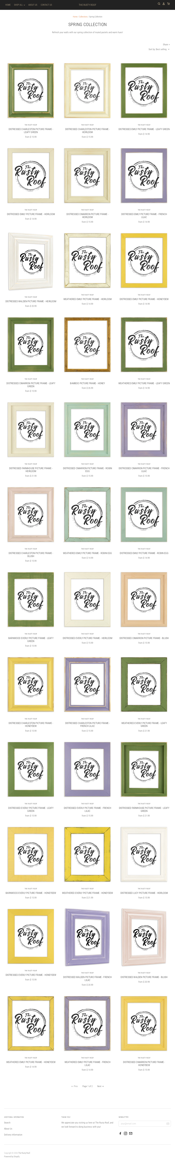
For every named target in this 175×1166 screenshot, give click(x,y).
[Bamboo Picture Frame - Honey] (87, 344)
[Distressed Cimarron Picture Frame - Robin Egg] (87, 429)
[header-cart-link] (167, 3)
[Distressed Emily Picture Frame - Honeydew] (144, 260)
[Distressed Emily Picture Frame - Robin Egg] (144, 514)
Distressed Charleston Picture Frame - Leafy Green (31, 131)
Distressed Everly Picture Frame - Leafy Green (30, 809)
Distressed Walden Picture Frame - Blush (144, 977)
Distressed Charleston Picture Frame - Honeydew (31, 725)
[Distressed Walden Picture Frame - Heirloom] (31, 261)
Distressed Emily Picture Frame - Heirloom (31, 214)
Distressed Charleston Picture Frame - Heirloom (87, 131)
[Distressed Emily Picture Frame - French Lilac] (144, 175)
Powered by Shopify (11, 1156)
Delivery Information (13, 1134)
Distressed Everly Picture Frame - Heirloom (87, 638)
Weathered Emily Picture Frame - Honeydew (31, 1062)
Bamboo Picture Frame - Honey (87, 383)
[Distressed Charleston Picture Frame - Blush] (31, 514)
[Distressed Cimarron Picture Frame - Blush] (144, 599)
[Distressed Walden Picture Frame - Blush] (144, 937)
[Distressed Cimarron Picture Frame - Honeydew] (144, 1023)
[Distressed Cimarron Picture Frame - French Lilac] (144, 429)
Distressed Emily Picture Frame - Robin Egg (144, 553)
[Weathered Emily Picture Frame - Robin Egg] (87, 514)
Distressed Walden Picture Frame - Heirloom (30, 301)
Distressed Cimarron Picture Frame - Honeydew (144, 1064)
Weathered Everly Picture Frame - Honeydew (87, 892)
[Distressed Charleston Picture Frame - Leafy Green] (31, 90)
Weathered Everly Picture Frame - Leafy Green (144, 725)
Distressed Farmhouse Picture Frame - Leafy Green (144, 809)
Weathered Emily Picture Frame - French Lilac (87, 1064)
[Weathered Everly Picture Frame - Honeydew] (87, 854)
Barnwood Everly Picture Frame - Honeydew (31, 892)
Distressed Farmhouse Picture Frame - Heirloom (31, 470)
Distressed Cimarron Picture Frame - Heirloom (87, 216)
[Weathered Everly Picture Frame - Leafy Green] (144, 684)
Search (7, 1122)
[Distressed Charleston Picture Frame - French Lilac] (87, 684)
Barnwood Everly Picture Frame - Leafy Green (30, 640)
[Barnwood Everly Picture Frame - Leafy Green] (31, 599)
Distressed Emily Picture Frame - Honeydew (144, 299)
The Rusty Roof (87, 4)
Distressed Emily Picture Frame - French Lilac (144, 216)
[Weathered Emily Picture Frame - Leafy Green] (144, 344)
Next (99, 1086)
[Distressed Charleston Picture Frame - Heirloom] (87, 90)
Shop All (18, 5)
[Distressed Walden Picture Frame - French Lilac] (87, 937)
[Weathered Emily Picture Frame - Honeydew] (31, 1023)
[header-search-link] (158, 3)
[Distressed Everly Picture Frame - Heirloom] (87, 599)
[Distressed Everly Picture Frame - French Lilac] (87, 769)
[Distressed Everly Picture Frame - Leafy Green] (31, 769)
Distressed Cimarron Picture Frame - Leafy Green (30, 385)
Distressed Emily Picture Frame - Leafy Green (144, 129)
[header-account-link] (162, 3)
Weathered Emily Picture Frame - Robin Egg (87, 553)
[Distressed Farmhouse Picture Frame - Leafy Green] (144, 769)
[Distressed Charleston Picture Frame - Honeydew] (31, 684)
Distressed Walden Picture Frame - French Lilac (87, 979)
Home (8, 5)
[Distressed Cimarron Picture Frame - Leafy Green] (31, 344)
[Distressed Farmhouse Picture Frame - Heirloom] (31, 429)
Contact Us (46, 5)
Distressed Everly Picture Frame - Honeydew (31, 974)
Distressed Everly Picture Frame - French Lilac (87, 809)
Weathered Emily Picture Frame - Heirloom (87, 299)
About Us (32, 5)
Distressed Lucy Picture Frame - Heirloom (144, 892)
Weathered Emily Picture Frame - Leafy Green (144, 383)
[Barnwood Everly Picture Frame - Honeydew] (31, 854)
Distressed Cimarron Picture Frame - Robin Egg (87, 470)
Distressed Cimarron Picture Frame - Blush (144, 638)
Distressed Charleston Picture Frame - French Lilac (87, 725)
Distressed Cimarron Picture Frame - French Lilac (144, 470)
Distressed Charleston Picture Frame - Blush (31, 555)
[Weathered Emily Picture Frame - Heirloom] (87, 260)
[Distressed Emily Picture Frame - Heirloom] (31, 175)
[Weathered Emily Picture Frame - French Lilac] (87, 1023)
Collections (83, 16)
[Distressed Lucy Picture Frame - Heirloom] (144, 854)
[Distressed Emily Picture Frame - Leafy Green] (144, 90)
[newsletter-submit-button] (168, 1124)
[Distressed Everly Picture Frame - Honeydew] (31, 936)
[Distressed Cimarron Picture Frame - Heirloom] (87, 175)
